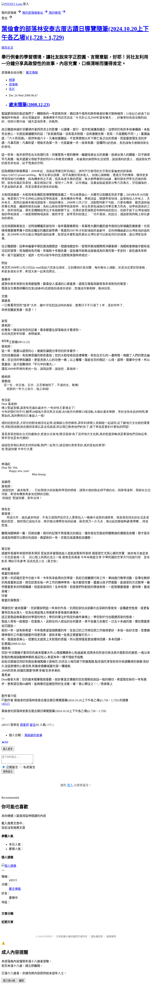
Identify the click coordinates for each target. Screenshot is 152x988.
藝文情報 (32, 72)
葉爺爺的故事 (33, 735)
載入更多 (8, 749)
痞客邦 (24, 724)
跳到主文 (7, 47)
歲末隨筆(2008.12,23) (29, 104)
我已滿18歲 (9, 980)
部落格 (13, 84)
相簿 (12, 80)
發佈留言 (8, 771)
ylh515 (5, 703)
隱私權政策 (97, 936)
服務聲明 (111, 936)
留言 (33, 724)
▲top (4, 741)
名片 (12, 88)
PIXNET (48, 936)
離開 (21, 980)
